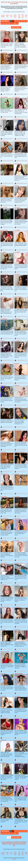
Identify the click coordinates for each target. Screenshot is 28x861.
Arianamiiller (17, 207)
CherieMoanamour (5, 363)
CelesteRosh (17, 784)
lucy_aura (17, 30)
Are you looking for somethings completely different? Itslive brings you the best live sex (14, 843)
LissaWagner (4, 806)
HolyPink (17, 185)
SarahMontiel (4, 429)
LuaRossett (17, 318)
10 (6, 23)
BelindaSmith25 (4, 230)
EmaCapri (17, 363)
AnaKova (17, 651)
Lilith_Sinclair (4, 563)
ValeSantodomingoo (5, 607)
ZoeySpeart (3, 296)
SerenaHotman (18, 806)
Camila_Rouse (4, 540)
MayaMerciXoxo (4, 141)
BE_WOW (17, 540)
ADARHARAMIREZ (19, 673)
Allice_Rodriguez (18, 296)
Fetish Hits (14, 859)
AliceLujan (3, 629)
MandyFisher (4, 673)
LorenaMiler (17, 340)
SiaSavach (17, 385)
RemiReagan (3, 30)
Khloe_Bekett (4, 496)
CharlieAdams (4, 784)
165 (14, 23)
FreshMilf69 (17, 230)
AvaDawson (17, 496)
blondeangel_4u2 (19, 762)
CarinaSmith (3, 696)
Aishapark (3, 407)
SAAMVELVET (4, 585)
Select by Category (16, 27)
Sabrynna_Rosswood (19, 451)
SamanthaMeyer (4, 97)
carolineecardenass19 (6, 163)
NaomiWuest (3, 252)
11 (9, 23)
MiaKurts (3, 340)
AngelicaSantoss (18, 740)
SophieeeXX (3, 740)
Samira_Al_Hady (18, 718)
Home (9, 27)
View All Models (5, 21)
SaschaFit (17, 585)
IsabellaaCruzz (18, 407)
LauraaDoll (17, 274)
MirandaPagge (4, 207)
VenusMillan (17, 252)
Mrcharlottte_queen (19, 119)
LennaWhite (3, 119)
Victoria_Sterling (4, 274)
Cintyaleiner (3, 451)
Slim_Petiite (17, 518)
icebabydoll (3, 385)
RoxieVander (17, 629)
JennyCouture (4, 52)
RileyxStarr (3, 74)
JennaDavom (18, 696)
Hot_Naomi (17, 52)
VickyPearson (4, 762)
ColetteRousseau (19, 563)
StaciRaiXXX (3, 185)
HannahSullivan (4, 518)
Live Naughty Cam (15, 16)
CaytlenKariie (18, 607)
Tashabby (17, 473)
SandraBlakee (4, 318)
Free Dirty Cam (23, 16)
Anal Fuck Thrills (19, 16)
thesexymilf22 (18, 429)
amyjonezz (17, 97)
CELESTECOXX (18, 163)
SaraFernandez (4, 473)
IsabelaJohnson (18, 141)
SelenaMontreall (4, 718)
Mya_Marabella (18, 74)
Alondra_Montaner (5, 651)
